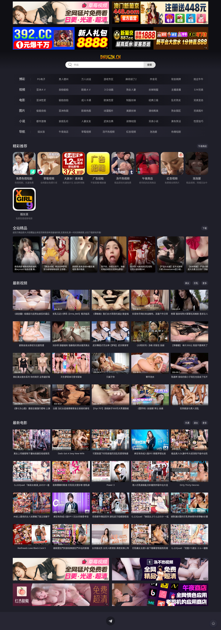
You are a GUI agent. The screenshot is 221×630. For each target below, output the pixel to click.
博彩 (22, 79)
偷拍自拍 (63, 100)
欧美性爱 (108, 100)
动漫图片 (108, 110)
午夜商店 (63, 131)
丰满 (187, 422)
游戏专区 (108, 79)
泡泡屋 (153, 131)
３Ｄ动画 (108, 89)
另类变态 (198, 100)
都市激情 (41, 121)
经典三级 (153, 100)
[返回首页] (213, 623)
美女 (187, 283)
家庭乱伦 (63, 121)
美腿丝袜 (131, 110)
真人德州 (63, 79)
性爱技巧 (198, 121)
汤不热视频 (109, 131)
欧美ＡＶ (86, 89)
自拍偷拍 (63, 89)
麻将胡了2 (131, 79)
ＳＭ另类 (198, 89)
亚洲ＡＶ (41, 89)
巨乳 (196, 283)
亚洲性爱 (41, 100)
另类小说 (153, 121)
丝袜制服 (153, 89)
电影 (22, 100)
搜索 (149, 64)
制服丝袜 (131, 100)
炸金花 (153, 79)
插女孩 (41, 131)
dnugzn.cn (110, 57)
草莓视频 (86, 131)
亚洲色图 (63, 110)
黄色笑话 (176, 121)
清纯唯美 (153, 110)
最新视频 (20, 282)
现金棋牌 (176, 79)
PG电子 (41, 79)
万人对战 (86, 79)
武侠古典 (108, 121)
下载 (205, 228)
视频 (22, 90)
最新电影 (20, 422)
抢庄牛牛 (198, 79)
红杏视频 (131, 131)
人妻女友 (86, 121)
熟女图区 (176, 110)
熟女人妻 (131, 89)
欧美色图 (86, 110)
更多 (205, 283)
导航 (22, 132)
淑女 (196, 422)
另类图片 (198, 110)
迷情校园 (131, 121)
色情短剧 (176, 131)
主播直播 (176, 89)
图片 (22, 111)
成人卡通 (86, 100)
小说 (22, 121)
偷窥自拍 (41, 110)
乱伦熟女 (176, 100)
